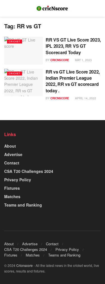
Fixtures (12, 188)
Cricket (14, 41)
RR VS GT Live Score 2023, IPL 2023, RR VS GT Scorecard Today (73, 46)
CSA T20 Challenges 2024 (28, 171)
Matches (12, 196)
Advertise (13, 154)
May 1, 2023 (83, 60)
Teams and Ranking (23, 205)
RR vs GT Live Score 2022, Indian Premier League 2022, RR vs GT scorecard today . (73, 81)
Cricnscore (24, 265)
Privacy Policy (17, 179)
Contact (11, 163)
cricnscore (59, 60)
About (10, 146)
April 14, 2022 (85, 98)
